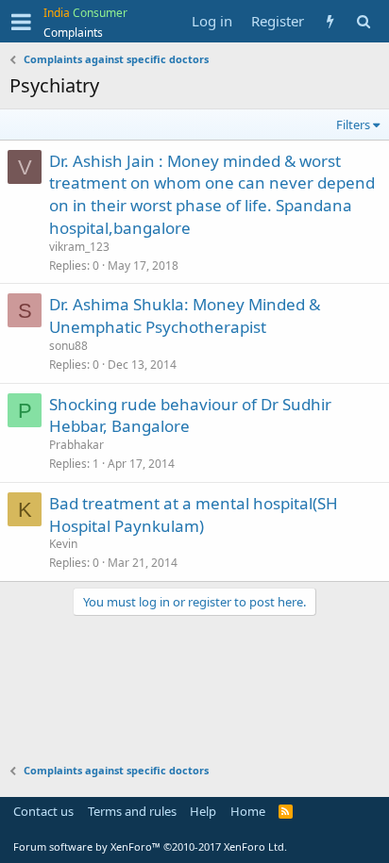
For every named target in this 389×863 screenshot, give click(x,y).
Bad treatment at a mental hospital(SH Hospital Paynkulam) (193, 514)
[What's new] (330, 21)
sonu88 (68, 346)
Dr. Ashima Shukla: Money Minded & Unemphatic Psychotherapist (184, 315)
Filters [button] (353, 124)
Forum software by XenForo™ (150, 846)
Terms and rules (132, 811)
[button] (21, 22)
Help (203, 811)
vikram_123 (79, 247)
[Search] (363, 21)
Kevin (63, 544)
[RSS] (285, 811)
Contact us (43, 811)
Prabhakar (76, 445)
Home (247, 811)
